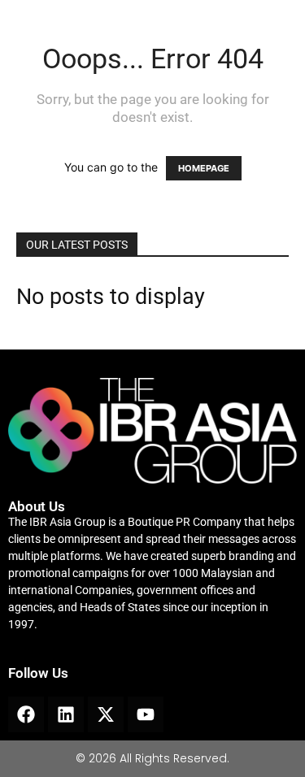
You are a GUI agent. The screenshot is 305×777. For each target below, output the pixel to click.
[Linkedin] (66, 714)
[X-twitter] (106, 714)
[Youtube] (145, 714)
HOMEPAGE (203, 168)
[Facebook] (26, 714)
